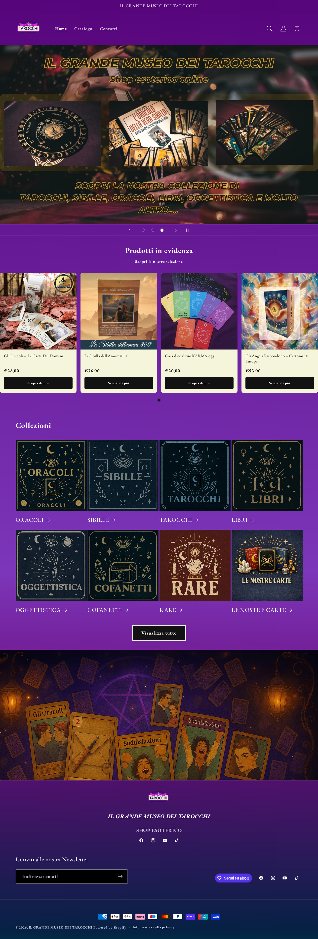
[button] (270, 28)
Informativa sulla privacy (154, 927)
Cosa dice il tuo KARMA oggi (190, 355)
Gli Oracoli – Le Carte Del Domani (33, 355)
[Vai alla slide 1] (159, 400)
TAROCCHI (175, 520)
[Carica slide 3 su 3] (162, 230)
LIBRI (240, 520)
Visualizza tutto (159, 633)
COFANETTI (104, 610)
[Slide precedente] (129, 230)
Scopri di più (38, 383)
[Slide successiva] (175, 230)
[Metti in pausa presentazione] (188, 230)
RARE (167, 610)
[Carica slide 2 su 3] (153, 230)
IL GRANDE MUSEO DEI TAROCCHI (61, 927)
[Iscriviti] (120, 876)
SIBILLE (98, 520)
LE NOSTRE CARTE (259, 610)
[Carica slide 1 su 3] (143, 230)
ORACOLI (30, 520)
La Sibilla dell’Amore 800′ (106, 355)
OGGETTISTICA (38, 610)
